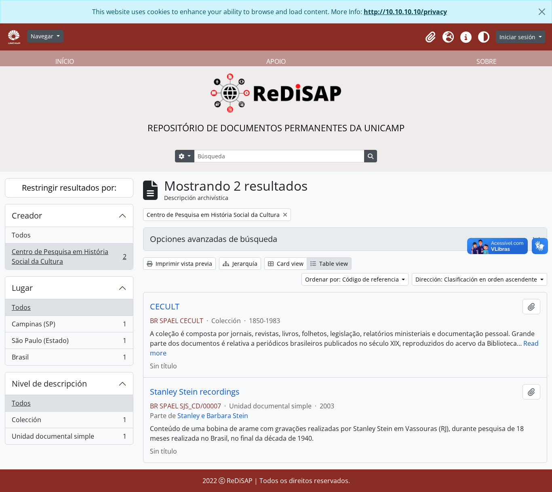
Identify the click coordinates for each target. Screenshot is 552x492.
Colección (68, 421)
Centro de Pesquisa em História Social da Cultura (68, 256)
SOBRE (486, 61)
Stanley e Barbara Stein (212, 415)
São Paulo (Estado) (68, 342)
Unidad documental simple (68, 438)
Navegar (43, 36)
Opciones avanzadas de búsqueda (213, 238)
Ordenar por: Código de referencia (352, 279)
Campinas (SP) (68, 326)
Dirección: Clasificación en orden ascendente (477, 279)
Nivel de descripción (49, 383)
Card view (289, 263)
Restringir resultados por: (69, 187)
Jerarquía (244, 263)
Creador (27, 215)
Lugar (22, 287)
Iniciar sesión (518, 37)
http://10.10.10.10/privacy (405, 11)
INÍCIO (64, 61)
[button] (430, 37)
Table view (333, 263)
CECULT (164, 306)
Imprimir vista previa (183, 263)
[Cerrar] (542, 11)
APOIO (276, 61)
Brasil (68, 359)
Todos (21, 235)
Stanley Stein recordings (195, 392)
